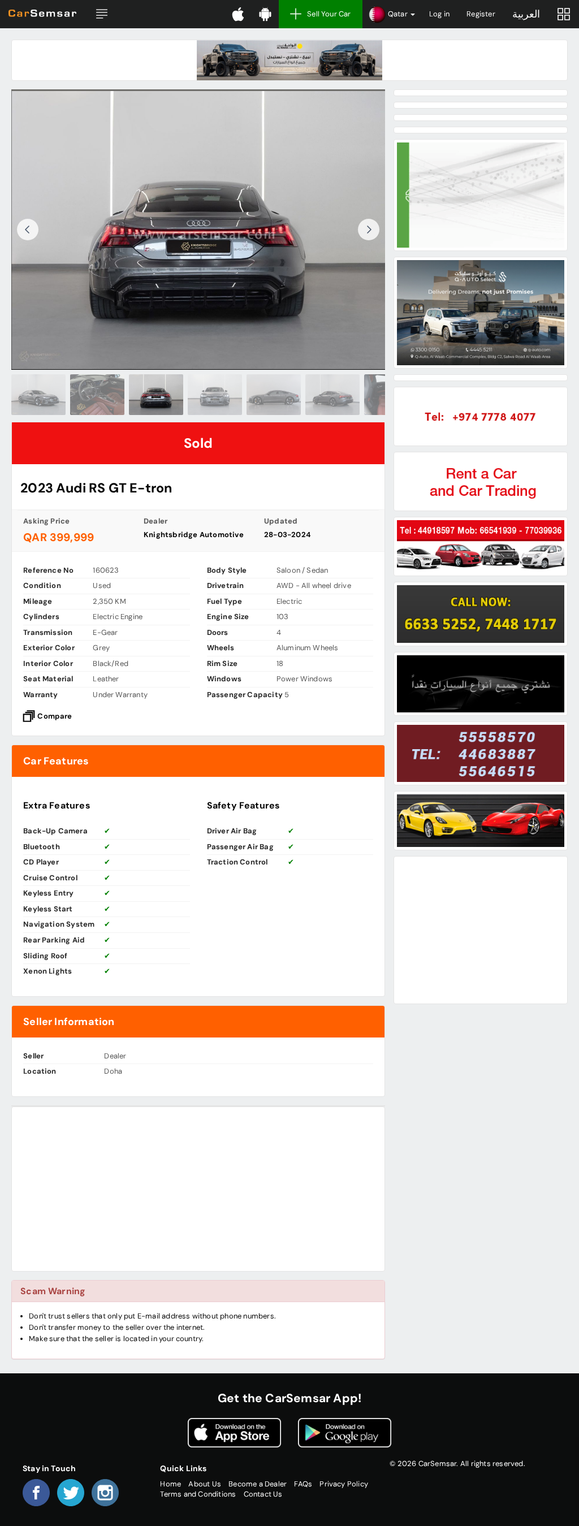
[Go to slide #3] (140, 394)
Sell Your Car (329, 14)
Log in (439, 14)
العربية (526, 14)
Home (170, 1484)
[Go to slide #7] (375, 394)
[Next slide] (368, 229)
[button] (102, 14)
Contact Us (263, 1494)
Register (480, 14)
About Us (204, 1484)
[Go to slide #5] (257, 394)
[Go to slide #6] (316, 394)
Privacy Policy (343, 1484)
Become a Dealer (257, 1484)
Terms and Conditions (198, 1494)
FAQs (303, 1484)
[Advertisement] (198, 1189)
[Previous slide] (27, 229)
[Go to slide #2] (81, 394)
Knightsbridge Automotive (194, 534)
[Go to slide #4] (198, 394)
